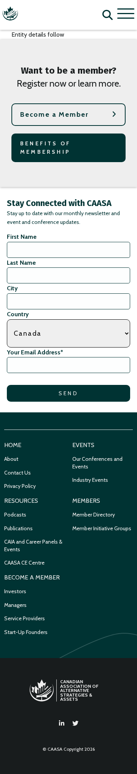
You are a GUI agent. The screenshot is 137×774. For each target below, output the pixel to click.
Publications (18, 528)
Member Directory (93, 514)
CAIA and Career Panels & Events (33, 545)
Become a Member (54, 114)
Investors (15, 591)
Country (18, 314)
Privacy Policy (20, 486)
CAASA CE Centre (24, 562)
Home (12, 445)
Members (86, 500)
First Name (22, 236)
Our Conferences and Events (97, 462)
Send (68, 393)
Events (83, 445)
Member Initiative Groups (101, 528)
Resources (21, 500)
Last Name (21, 262)
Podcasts (15, 514)
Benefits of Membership (45, 147)
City (12, 288)
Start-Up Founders (26, 632)
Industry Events (90, 479)
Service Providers (24, 618)
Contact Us (17, 472)
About (11, 458)
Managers (15, 605)
